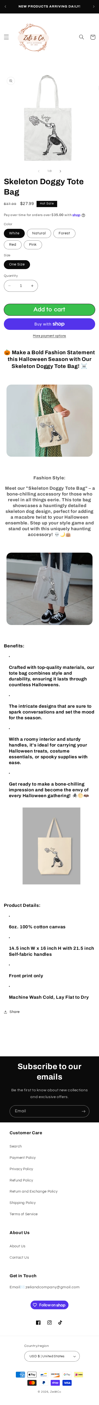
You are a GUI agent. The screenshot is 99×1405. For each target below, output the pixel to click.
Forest (64, 233)
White (14, 233)
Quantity (11, 276)
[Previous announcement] (5, 6)
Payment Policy (23, 1158)
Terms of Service (24, 1214)
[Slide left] (38, 171)
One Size (17, 264)
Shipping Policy (23, 1203)
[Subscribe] (83, 1111)
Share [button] (15, 1012)
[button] (6, 37)
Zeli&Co (55, 1392)
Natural (39, 233)
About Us (17, 1246)
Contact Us (19, 1257)
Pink (33, 244)
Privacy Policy (21, 1169)
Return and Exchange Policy (33, 1191)
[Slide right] (60, 171)
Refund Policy (21, 1180)
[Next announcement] (93, 6)
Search (16, 1146)
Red (12, 244)
